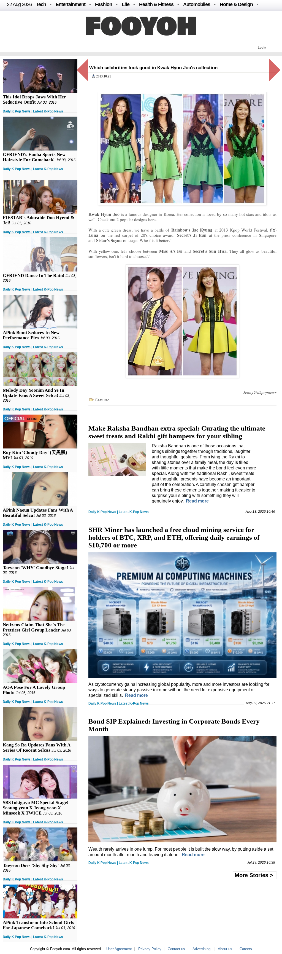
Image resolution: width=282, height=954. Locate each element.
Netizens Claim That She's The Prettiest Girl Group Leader (34, 627)
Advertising (201, 949)
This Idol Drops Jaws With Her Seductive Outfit (34, 99)
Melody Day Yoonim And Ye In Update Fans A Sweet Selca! (33, 393)
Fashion (103, 4)
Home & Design (236, 4)
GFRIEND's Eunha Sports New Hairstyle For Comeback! (34, 157)
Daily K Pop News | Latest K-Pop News (33, 111)
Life (125, 4)
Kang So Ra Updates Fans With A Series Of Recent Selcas (36, 747)
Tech (41, 4)
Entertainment (70, 4)
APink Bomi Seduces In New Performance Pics (31, 335)
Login (262, 47)
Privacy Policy (149, 949)
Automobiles (196, 4)
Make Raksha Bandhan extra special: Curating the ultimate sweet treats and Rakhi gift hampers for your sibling (176, 432)
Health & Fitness (156, 4)
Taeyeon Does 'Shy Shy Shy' (31, 865)
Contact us (176, 949)
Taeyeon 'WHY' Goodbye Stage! (35, 567)
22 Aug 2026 (19, 4)
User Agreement (119, 949)
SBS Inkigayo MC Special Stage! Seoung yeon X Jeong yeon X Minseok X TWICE (36, 808)
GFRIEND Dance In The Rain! (33, 275)
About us (225, 949)
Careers (246, 949)
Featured (102, 400)
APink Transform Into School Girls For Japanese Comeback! (38, 925)
